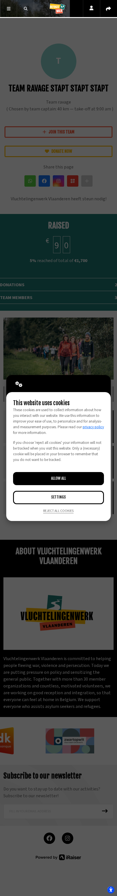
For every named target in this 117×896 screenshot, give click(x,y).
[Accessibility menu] (110, 889)
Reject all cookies (58, 511)
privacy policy (93, 427)
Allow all (58, 478)
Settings (58, 497)
